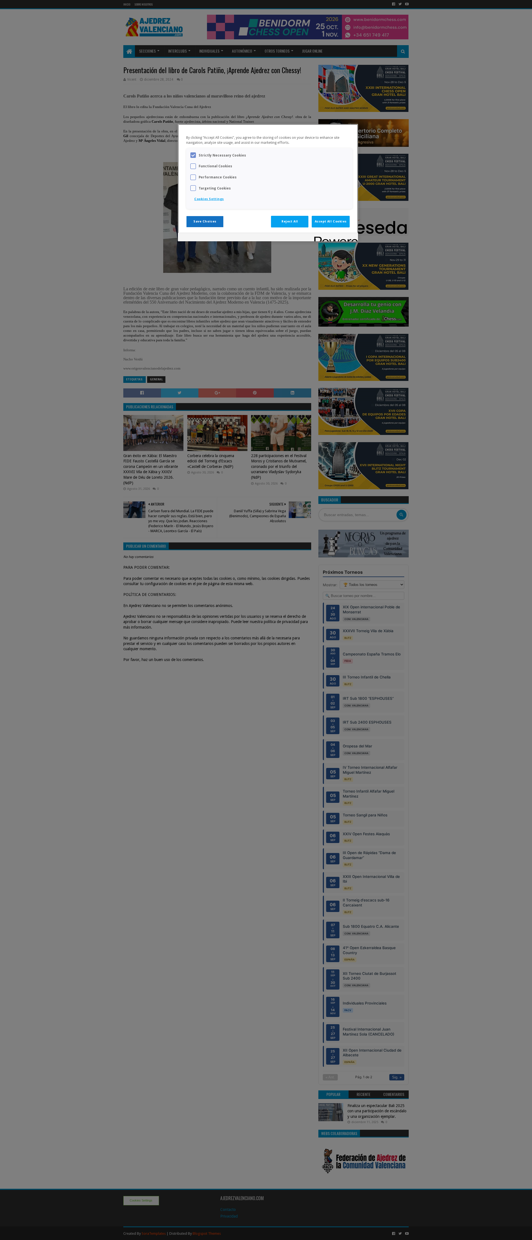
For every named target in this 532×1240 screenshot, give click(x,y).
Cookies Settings (209, 199)
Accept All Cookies (331, 221)
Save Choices (204, 221)
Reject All (290, 221)
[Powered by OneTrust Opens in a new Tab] (334, 237)
